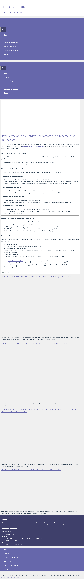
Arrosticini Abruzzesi (10, 47)
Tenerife (6, 39)
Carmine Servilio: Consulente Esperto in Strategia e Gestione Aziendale (31, 470)
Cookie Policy (5, 528)
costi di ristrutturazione (15, 261)
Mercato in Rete (14, 6)
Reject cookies (14, 577)
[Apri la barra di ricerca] (1, 25)
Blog (5, 35)
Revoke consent (6, 531)
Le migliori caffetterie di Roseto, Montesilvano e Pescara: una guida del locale (34, 343)
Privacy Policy (14, 528)
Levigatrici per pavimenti (11, 51)
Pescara (6, 54)
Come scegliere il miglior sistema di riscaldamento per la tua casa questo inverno (36, 277)
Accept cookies (5, 577)
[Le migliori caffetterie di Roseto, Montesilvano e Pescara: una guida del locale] (38, 400)
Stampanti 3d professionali (12, 43)
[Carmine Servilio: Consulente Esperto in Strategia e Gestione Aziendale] (32, 508)
